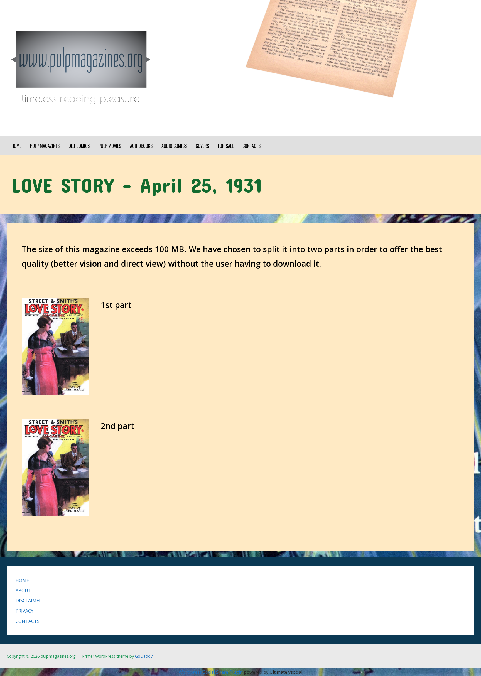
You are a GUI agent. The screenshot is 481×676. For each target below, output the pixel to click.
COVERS (202, 145)
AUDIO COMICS (174, 145)
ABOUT (23, 590)
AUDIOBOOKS (141, 145)
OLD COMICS (79, 145)
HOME (16, 145)
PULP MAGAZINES (45, 145)
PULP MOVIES (110, 145)
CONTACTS (251, 145)
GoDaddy (144, 656)
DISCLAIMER (29, 601)
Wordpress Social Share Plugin (211, 672)
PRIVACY (24, 611)
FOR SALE (226, 145)
